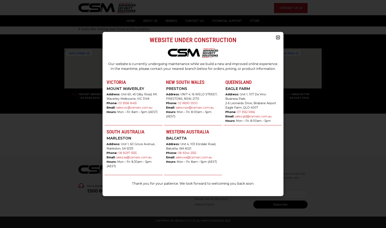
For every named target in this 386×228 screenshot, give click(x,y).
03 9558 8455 (127, 103)
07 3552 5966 (246, 112)
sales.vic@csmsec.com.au (134, 107)
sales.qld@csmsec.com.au (253, 116)
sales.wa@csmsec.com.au (194, 157)
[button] (277, 37)
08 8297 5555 (127, 153)
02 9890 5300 (188, 103)
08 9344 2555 (187, 153)
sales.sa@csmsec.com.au (134, 157)
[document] (193, 114)
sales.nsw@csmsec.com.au (195, 107)
